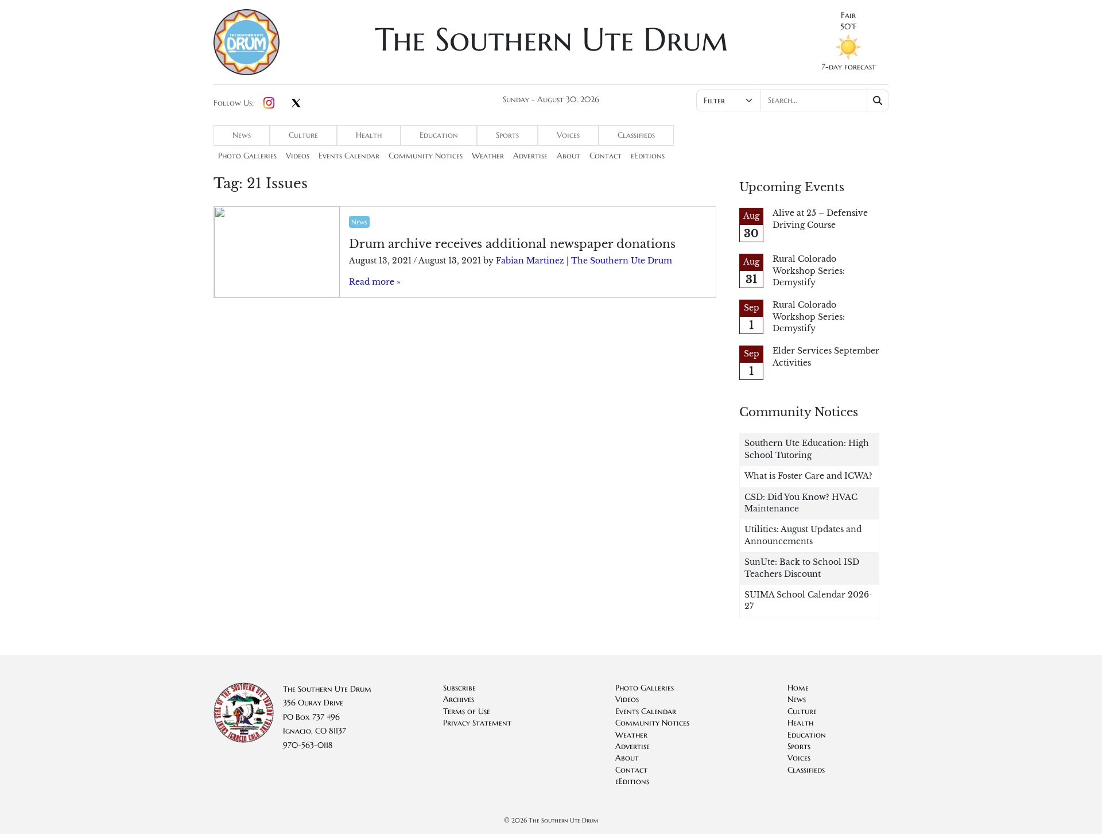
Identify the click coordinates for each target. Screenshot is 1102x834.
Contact (605, 156)
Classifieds (636, 135)
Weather (488, 156)
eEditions (648, 156)
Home (798, 688)
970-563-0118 (308, 745)
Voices (568, 135)
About (568, 156)
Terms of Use (466, 711)
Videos (297, 156)
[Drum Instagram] (269, 103)
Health (369, 135)
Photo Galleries (247, 156)
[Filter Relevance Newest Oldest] (791, 100)
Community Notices (426, 156)
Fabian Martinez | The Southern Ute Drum (584, 261)
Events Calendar (349, 156)
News (241, 135)
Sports (507, 135)
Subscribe (459, 688)
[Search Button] (877, 100)
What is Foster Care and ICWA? (808, 476)
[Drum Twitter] (296, 104)
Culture (303, 135)
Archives (458, 699)
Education (439, 135)
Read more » (375, 282)
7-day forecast (848, 67)
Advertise (530, 156)
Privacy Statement (477, 723)
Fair (848, 15)
